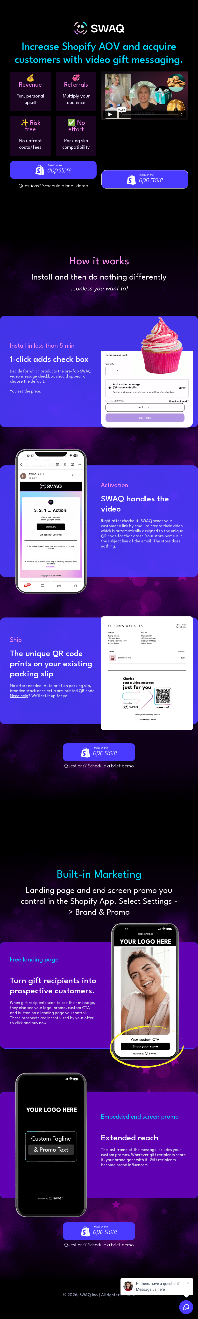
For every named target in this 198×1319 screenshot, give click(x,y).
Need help (19, 696)
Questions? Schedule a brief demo (53, 186)
